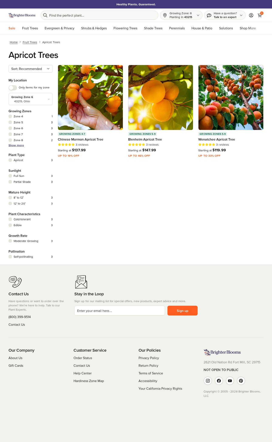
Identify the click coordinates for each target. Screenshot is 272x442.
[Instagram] (208, 381)
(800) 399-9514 (19, 317)
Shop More (248, 28)
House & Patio (201, 28)
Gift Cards (15, 365)
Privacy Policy (149, 358)
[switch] (12, 87)
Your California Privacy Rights (160, 388)
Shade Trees (153, 28)
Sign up (182, 311)
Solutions (226, 28)
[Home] (21, 15)
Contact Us (16, 324)
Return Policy (148, 365)
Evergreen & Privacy (59, 28)
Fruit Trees (30, 28)
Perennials (177, 28)
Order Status (83, 358)
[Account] (251, 15)
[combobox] (30, 68)
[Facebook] (219, 381)
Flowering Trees (125, 28)
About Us (15, 358)
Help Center (83, 373)
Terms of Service (151, 373)
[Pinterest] (241, 381)
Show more (16, 145)
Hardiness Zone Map (89, 381)
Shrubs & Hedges (94, 28)
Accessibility (148, 381)
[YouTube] (230, 381)
